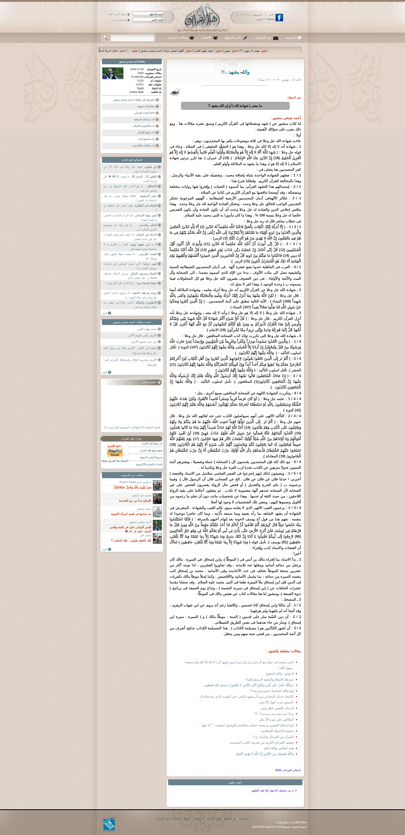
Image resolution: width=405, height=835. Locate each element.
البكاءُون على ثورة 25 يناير (276, 719)
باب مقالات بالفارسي (143, 145)
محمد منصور (144, 508)
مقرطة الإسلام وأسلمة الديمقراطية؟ (269, 679)
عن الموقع (230, 818)
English (269, 19)
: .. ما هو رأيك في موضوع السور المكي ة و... (130, 227)
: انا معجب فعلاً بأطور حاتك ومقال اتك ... (130, 256)
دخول (124, 14)
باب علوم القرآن (146, 132)
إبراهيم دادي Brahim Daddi (135, 482)
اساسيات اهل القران (169, 818)
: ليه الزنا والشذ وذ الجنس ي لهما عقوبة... (130, 218)
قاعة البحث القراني (144, 112)
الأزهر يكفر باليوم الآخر (142, 335)
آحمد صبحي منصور (128, 61)
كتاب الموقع (233, 37)
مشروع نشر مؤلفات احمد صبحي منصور (134, 99)
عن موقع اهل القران (152, 443)
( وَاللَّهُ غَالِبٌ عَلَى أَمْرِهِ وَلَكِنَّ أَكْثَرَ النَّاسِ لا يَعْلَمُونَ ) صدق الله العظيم (249, 685)
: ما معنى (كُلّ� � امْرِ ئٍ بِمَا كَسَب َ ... (130, 179)
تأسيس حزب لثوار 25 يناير (276, 702)
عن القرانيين (263, 37)
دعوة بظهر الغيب (275, 50)
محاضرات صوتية (146, 106)
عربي (259, 19)
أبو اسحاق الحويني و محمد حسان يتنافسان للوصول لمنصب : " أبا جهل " (246, 725)
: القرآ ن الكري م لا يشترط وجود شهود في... (130, 247)
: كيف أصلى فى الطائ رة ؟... (130, 208)
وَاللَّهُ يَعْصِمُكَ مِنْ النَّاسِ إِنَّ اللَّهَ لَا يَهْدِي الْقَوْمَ (265, 754)
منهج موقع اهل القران (151, 450)
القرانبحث (199, 818)
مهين (298, 50)
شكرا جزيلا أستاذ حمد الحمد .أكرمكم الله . (164, 50)
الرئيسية (290, 37)
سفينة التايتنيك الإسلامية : (276, 731)
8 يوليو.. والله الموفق (280, 673)
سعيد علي (145, 535)
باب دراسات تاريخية (144, 119)
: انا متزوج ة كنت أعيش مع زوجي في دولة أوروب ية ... (130, 295)
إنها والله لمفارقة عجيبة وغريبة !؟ (272, 691)
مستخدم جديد (120, 19)
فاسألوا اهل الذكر (132, 159)
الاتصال (206, 37)
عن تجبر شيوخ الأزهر (144, 341)
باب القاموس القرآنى (144, 125)
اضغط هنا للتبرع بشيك (114, 460)
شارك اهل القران (131, 438)
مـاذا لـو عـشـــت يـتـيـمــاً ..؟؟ (274, 714)
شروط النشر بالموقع (151, 457)
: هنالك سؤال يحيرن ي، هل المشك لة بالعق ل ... (130, 198)
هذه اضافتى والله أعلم (279, 748)
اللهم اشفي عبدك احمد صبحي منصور (233, 50)
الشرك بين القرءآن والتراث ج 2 (273, 736)
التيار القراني (214, 818)
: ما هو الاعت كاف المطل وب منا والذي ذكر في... (130, 188)
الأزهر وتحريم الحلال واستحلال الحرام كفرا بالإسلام (130, 362)
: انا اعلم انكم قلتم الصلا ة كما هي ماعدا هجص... (130, 237)
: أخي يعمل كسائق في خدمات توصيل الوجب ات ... (130, 266)
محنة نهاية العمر (147, 329)
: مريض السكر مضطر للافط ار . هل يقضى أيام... (130, 276)
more (106, 313)
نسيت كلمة (114, 14)
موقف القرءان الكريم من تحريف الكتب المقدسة (262, 742)
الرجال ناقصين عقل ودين (277, 708)
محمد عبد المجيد (141, 495)
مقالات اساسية (177, 37)
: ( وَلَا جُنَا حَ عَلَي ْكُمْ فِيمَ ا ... (130, 283)
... (200, 50)
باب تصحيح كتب (146, 138)
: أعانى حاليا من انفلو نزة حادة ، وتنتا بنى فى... (130, 305)
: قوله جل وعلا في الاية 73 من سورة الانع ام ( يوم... (130, 169)
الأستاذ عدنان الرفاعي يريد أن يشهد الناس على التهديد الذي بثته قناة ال (247, 696)
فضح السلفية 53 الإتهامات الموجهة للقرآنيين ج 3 (132, 427)
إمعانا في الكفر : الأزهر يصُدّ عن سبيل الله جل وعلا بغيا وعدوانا (130, 350)
